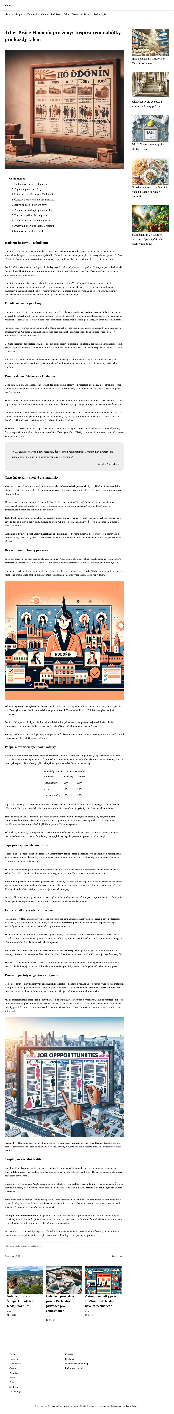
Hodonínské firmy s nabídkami (30, 184)
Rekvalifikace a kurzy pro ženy (30, 204)
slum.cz (9, 5)
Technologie (100, 14)
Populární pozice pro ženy (28, 189)
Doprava (20, 14)
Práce (66, 14)
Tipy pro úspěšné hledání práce (30, 215)
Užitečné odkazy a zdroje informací (32, 220)
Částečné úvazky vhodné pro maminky (34, 199)
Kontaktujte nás (34, 1246)
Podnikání (56, 14)
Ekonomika (33, 14)
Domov (9, 14)
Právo (75, 14)
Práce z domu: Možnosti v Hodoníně (33, 194)
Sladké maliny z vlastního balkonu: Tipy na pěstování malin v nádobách (148, 239)
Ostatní (44, 14)
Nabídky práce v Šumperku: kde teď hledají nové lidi (20, 1301)
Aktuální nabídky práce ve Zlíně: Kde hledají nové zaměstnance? (101, 1301)
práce (122, 1256)
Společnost (85, 14)
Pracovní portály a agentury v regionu (34, 225)
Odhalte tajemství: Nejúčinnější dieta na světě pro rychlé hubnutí (150, 192)
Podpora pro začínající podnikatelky (33, 210)
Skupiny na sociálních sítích (29, 230)
